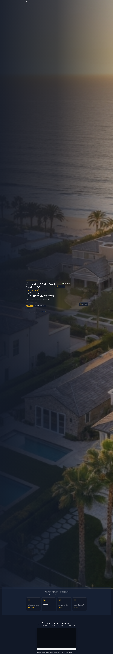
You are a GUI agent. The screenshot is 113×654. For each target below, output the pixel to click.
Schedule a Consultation (40, 305)
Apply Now (30, 305)
